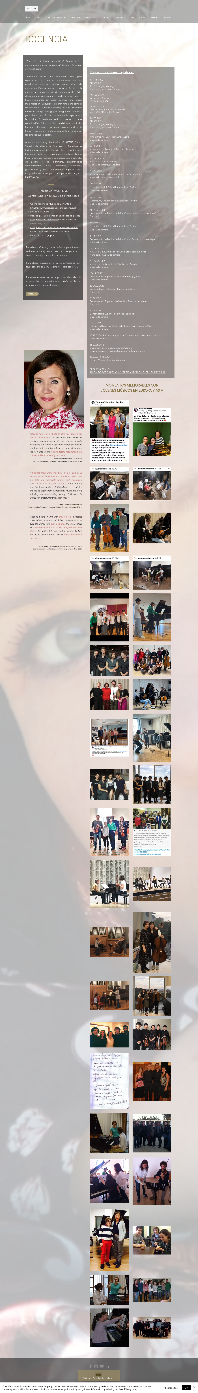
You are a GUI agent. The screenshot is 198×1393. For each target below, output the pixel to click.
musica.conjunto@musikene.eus (59, 207)
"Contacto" (56, 266)
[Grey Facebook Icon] (90, 1366)
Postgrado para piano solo (44, 219)
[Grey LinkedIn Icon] (107, 1366)
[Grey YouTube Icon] (101, 1366)
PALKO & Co (32, 177)
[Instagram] (96, 1366)
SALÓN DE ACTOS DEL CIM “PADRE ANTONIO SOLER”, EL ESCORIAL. (128, 372)
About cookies (171, 1387)
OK (186, 1387)
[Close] (194, 1388)
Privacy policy (131, 1389)
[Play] (98, 1374)
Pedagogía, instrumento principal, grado (51, 215)
